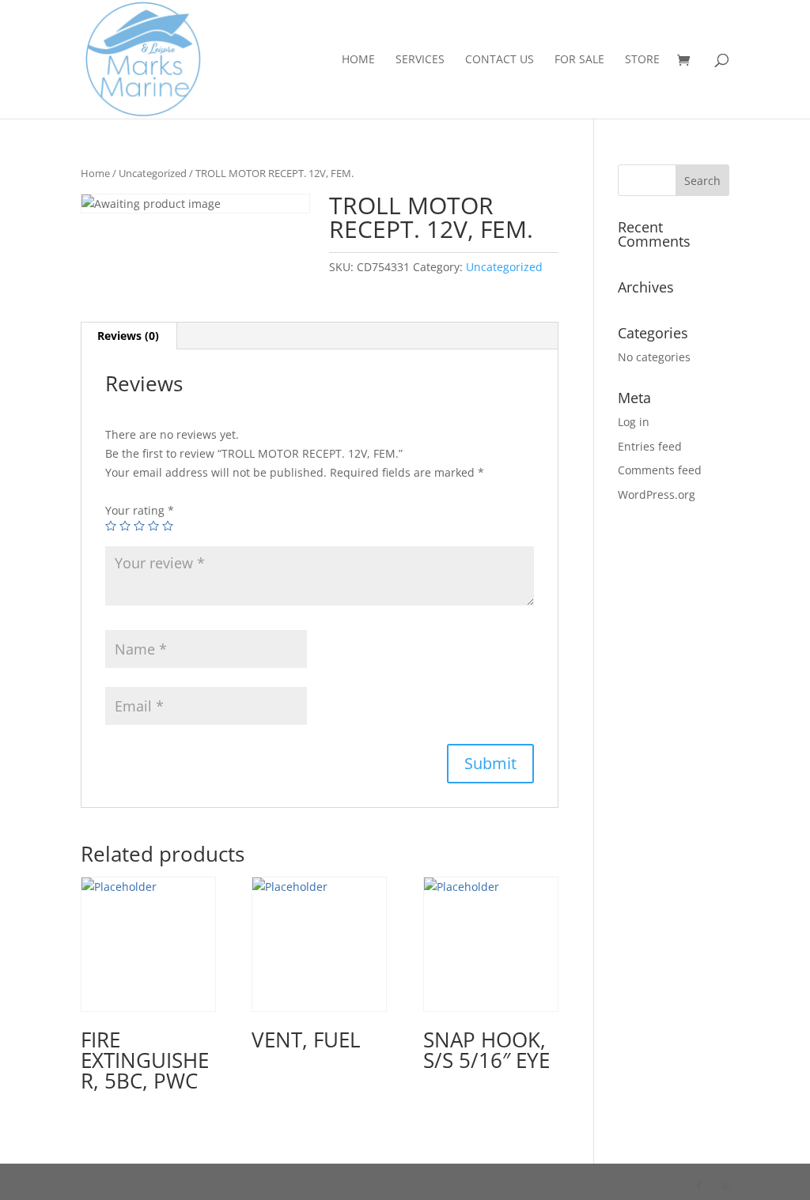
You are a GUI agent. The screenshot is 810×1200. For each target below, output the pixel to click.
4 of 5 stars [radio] (153, 525)
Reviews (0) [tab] (128, 335)
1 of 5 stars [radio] (110, 525)
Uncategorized (153, 173)
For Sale (579, 60)
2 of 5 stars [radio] (125, 525)
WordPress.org (656, 494)
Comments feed (660, 469)
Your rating (139, 510)
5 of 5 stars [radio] (167, 525)
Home (358, 60)
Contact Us (499, 60)
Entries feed (650, 446)
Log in (633, 421)
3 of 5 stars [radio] (139, 525)
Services (420, 60)
